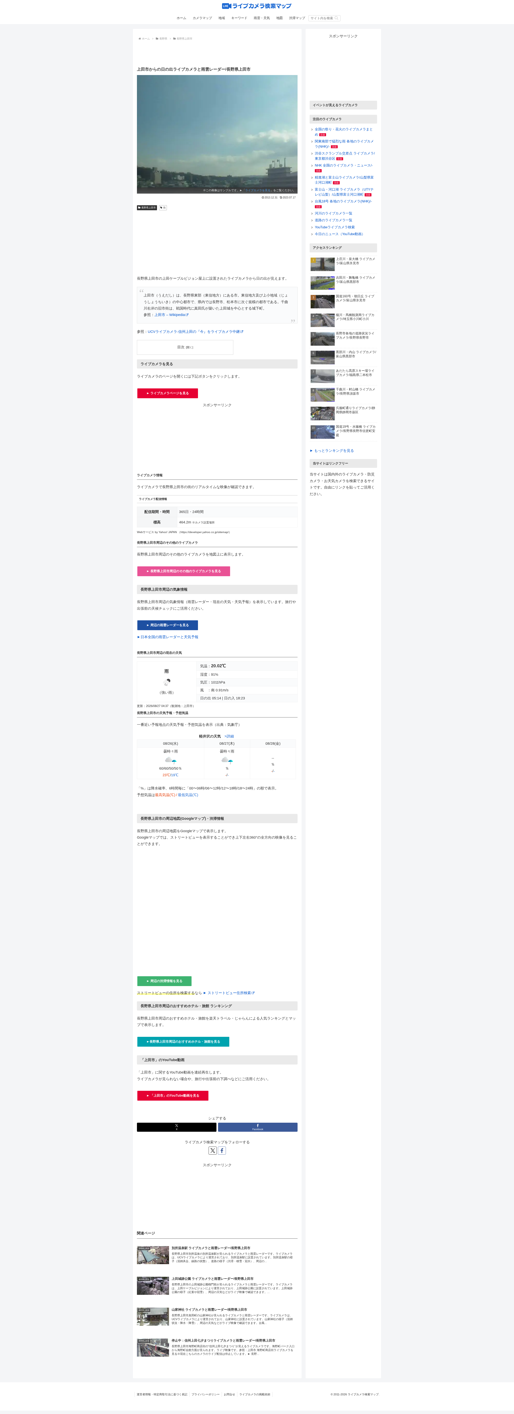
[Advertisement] (217, 53)
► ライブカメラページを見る (167, 393)
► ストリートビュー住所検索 (227, 993)
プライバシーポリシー (206, 1394)
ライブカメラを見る (257, 190)
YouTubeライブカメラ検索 (335, 227)
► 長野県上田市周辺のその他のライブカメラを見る (183, 571)
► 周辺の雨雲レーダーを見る (167, 625)
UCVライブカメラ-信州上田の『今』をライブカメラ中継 (194, 332)
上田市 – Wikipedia (169, 315)
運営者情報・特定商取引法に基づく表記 (162, 1394)
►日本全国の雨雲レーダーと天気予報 (167, 637)
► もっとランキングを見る (332, 451)
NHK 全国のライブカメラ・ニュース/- (344, 165)
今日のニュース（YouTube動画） (340, 234)
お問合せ (229, 1394)
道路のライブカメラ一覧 (333, 220)
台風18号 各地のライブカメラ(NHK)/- (343, 201)
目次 (181, 347)
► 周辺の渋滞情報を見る (164, 981)
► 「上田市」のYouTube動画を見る (172, 1095)
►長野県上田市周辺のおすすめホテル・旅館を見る (183, 1041)
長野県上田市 (148, 207)
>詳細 (229, 736)
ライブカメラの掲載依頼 (254, 1394)
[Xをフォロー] (213, 1151)
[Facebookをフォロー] (222, 1151)
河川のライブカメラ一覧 (333, 213)
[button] (336, 18)
